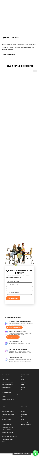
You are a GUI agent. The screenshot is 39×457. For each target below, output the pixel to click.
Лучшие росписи (6, 377)
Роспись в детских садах (8, 399)
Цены (22, 379)
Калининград (24, 416)
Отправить (13, 298)
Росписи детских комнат (8, 390)
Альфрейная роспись (7, 422)
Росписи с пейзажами (7, 382)
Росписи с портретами (7, 384)
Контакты (23, 377)
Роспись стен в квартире (8, 411)
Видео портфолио (6, 392)
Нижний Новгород (26, 424)
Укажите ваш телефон (12, 281)
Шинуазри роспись (7, 424)
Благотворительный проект (9, 402)
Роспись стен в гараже (7, 439)
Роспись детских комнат (8, 414)
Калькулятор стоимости (27, 390)
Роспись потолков (6, 419)
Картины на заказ (6, 429)
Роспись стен (5, 409)
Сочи (22, 419)
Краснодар (24, 414)
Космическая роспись (7, 427)
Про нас (23, 382)
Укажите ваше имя (11, 289)
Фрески (4, 441)
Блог (22, 384)
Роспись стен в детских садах (9, 436)
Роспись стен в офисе (7, 416)
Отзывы (23, 387)
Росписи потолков (6, 387)
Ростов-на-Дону (25, 422)
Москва (23, 409)
